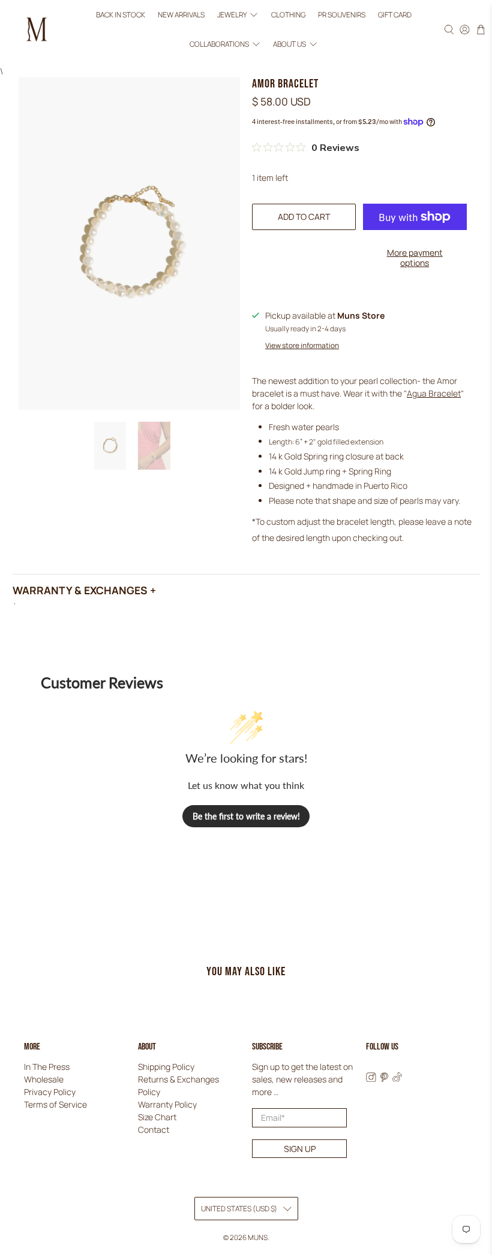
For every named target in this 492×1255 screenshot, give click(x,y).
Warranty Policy (167, 1104)
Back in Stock (120, 15)
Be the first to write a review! (246, 816)
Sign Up (300, 1148)
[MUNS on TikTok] (397, 1078)
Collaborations (219, 44)
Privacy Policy (50, 1091)
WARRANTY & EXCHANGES (80, 590)
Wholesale (44, 1079)
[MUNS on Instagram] (371, 1078)
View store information (302, 345)
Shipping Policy (166, 1066)
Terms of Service (55, 1104)
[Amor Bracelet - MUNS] (130, 243)
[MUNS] (37, 29)
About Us (289, 44)
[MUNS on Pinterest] (384, 1078)
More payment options (415, 257)
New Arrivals (181, 15)
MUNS (258, 1237)
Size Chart (157, 1117)
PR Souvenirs (341, 15)
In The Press (47, 1066)
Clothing (288, 15)
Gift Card (395, 15)
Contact (153, 1129)
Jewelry (232, 15)
